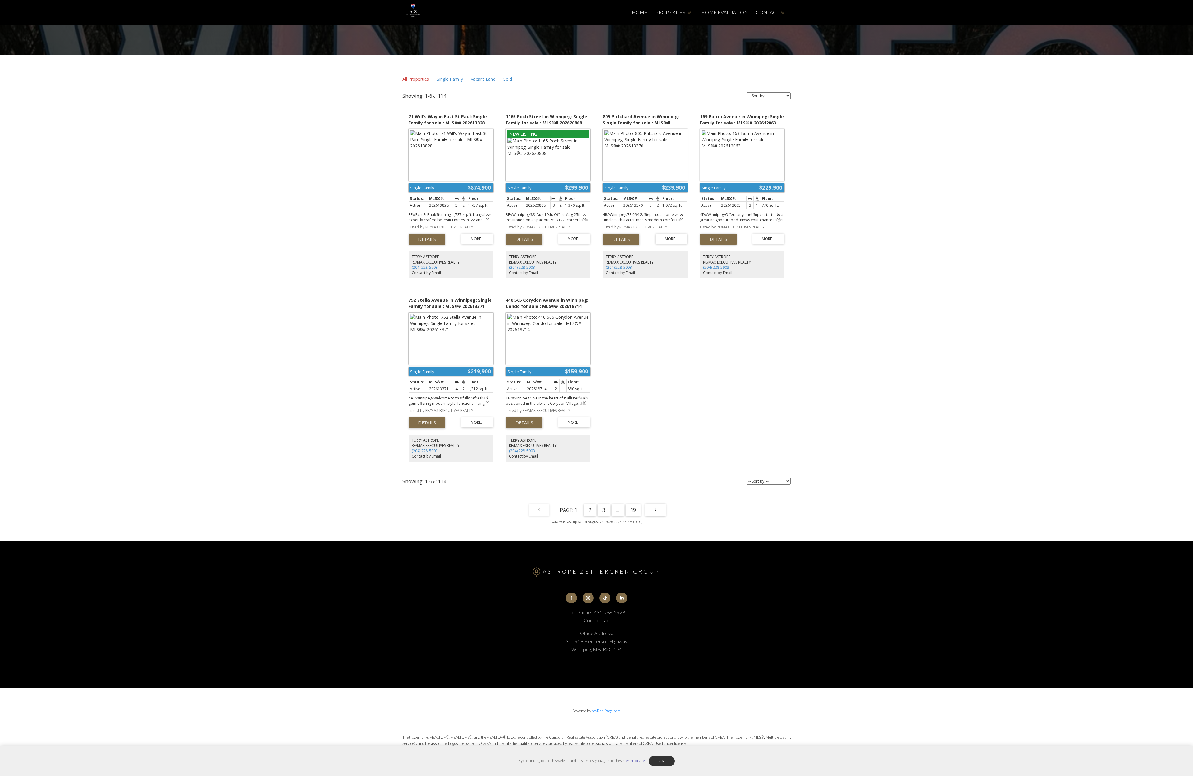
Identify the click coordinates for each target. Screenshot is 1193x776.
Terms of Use (634, 760)
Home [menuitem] (639, 12)
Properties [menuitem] (670, 12)
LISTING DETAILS (427, 239)
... (617, 510)
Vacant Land (483, 79)
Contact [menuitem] (767, 12)
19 (633, 510)
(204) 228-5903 (425, 267)
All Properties (415, 79)
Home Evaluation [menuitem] (724, 12)
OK (662, 761)
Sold (507, 79)
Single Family (450, 79)
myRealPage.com (606, 710)
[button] (571, 598)
